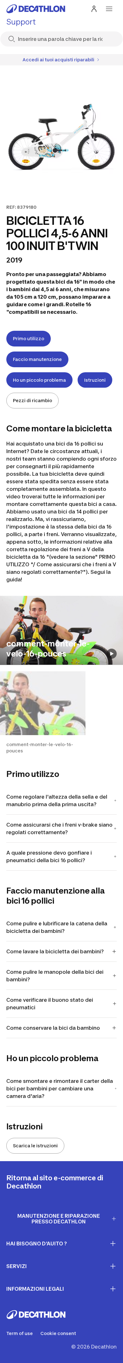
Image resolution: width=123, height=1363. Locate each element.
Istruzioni (95, 380)
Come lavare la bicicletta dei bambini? (55, 951)
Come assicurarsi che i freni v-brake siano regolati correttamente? (59, 828)
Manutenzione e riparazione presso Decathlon (58, 1219)
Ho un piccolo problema (39, 380)
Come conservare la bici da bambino (53, 1028)
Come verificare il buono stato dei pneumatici (49, 1004)
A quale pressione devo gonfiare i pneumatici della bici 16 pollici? (49, 856)
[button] (42, 712)
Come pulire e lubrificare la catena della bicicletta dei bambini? (56, 927)
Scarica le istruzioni (35, 1145)
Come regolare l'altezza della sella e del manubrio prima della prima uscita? (56, 800)
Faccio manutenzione (37, 359)
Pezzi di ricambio (32, 400)
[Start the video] (112, 654)
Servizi (16, 1266)
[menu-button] (109, 8)
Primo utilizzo (28, 338)
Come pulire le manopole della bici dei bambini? (54, 976)
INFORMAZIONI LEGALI (35, 1289)
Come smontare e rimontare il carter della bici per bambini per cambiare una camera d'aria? (59, 1088)
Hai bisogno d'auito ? (36, 1243)
